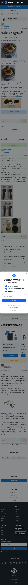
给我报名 (14, 300)
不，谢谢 (14, 310)
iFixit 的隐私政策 (13, 306)
